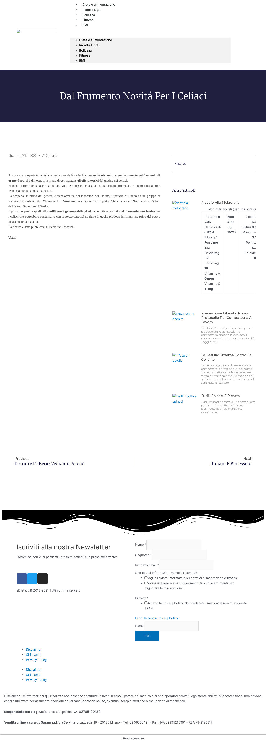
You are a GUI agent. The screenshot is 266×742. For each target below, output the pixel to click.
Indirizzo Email (147, 565)
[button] (150, 35)
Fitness (84, 55)
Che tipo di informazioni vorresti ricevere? (166, 573)
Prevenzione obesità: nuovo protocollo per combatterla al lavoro (226, 317)
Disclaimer (34, 649)
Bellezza (85, 50)
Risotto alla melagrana (220, 203)
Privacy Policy (36, 660)
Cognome (143, 555)
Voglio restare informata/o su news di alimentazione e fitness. (192, 578)
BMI (85, 25)
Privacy (141, 598)
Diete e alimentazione (95, 40)
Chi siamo (33, 655)
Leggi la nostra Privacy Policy (156, 618)
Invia (147, 636)
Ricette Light (89, 45)
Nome (140, 545)
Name (139, 626)
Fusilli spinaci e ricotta (220, 396)
